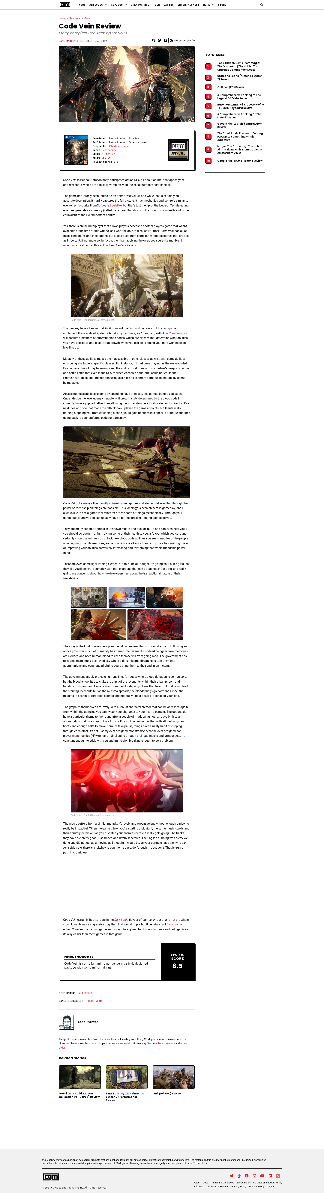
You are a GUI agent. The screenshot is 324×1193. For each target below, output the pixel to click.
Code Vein (95, 1001)
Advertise (199, 1186)
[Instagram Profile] (254, 1176)
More (206, 4)
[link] (154, 40)
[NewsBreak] (278, 1176)
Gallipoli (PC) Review (167, 1093)
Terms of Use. (200, 1163)
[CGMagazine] (74, 1177)
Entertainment (189, 4)
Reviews (117, 4)
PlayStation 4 (119, 146)
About (197, 1182)
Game (87, 18)
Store (222, 4)
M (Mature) (109, 154)
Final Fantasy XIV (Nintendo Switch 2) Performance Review (125, 1097)
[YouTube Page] (262, 1176)
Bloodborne (174, 924)
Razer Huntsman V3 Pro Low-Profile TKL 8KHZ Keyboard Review (240, 106)
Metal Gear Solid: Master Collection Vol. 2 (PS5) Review (79, 1095)
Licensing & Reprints (218, 1186)
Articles (96, 4)
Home (62, 18)
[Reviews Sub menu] (126, 5)
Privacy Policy (238, 1186)
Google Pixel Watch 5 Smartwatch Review (239, 125)
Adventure (110, 150)
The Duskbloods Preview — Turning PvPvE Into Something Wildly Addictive (240, 137)
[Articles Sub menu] (106, 5)
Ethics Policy (243, 1182)
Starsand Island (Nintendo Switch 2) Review (239, 77)
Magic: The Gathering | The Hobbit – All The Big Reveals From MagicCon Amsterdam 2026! (241, 150)
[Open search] (262, 4)
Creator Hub (140, 4)
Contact (271, 1186)
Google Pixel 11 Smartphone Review (239, 161)
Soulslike (116, 205)
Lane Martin (67, 41)
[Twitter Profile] (232, 1176)
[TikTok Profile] (239, 1176)
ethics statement (165, 1043)
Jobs (205, 1182)
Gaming (169, 4)
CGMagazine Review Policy (267, 1182)
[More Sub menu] (213, 5)
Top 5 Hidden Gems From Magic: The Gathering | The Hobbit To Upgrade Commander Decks (238, 66)
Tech (156, 4)
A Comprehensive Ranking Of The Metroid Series (239, 116)
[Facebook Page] (247, 1176)
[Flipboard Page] (270, 1176)
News (82, 4)
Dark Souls (84, 993)
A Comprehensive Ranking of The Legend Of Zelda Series (239, 96)
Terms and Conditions (222, 1182)
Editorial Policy (256, 1186)
